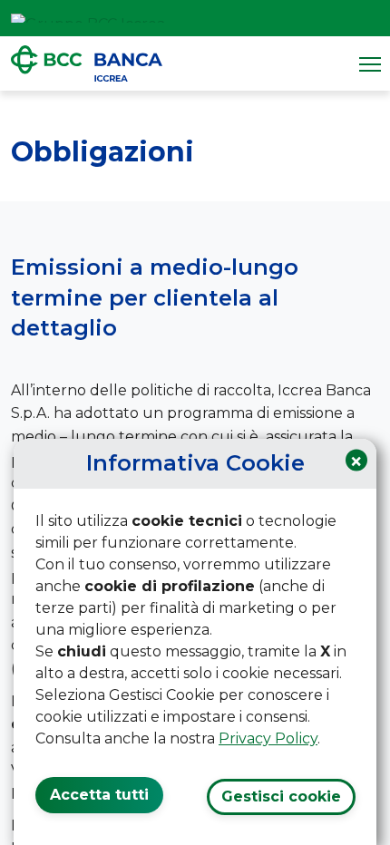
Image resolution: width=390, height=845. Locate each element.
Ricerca (370, 18)
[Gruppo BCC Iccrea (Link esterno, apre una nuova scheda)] (88, 18)
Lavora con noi (323, 18)
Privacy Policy (268, 738)
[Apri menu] (370, 63)
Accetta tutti (99, 794)
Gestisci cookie (281, 796)
